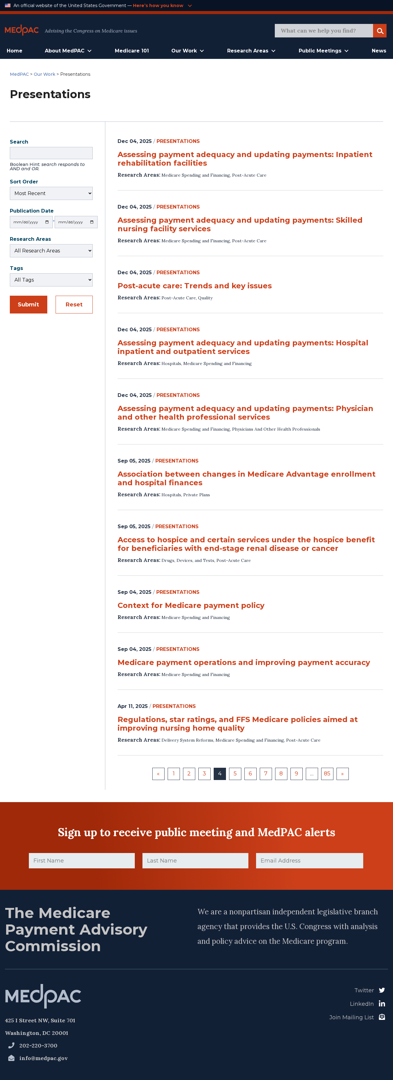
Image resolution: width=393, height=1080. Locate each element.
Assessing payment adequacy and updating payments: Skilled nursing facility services (240, 224)
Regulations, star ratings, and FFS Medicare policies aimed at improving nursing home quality (238, 723)
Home (14, 51)
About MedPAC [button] (64, 51)
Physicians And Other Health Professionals (276, 429)
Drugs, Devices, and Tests (187, 560)
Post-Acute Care (249, 175)
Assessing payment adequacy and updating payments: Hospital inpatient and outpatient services (243, 347)
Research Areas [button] (247, 51)
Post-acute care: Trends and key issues (195, 286)
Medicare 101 (132, 51)
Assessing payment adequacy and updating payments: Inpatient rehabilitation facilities (245, 158)
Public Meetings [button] (320, 51)
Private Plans (196, 495)
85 (327, 773)
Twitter (364, 990)
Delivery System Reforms (187, 740)
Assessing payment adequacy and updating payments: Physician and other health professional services (245, 412)
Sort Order (24, 182)
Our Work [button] (184, 51)
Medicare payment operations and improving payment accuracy (244, 662)
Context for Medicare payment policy (191, 605)
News (379, 51)
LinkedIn (362, 1004)
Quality (205, 298)
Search (47, 155)
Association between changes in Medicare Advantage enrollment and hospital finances (246, 478)
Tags (16, 269)
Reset (74, 304)
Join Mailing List (351, 1017)
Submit (28, 304)
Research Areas (30, 239)
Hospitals (171, 363)
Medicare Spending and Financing (195, 175)
